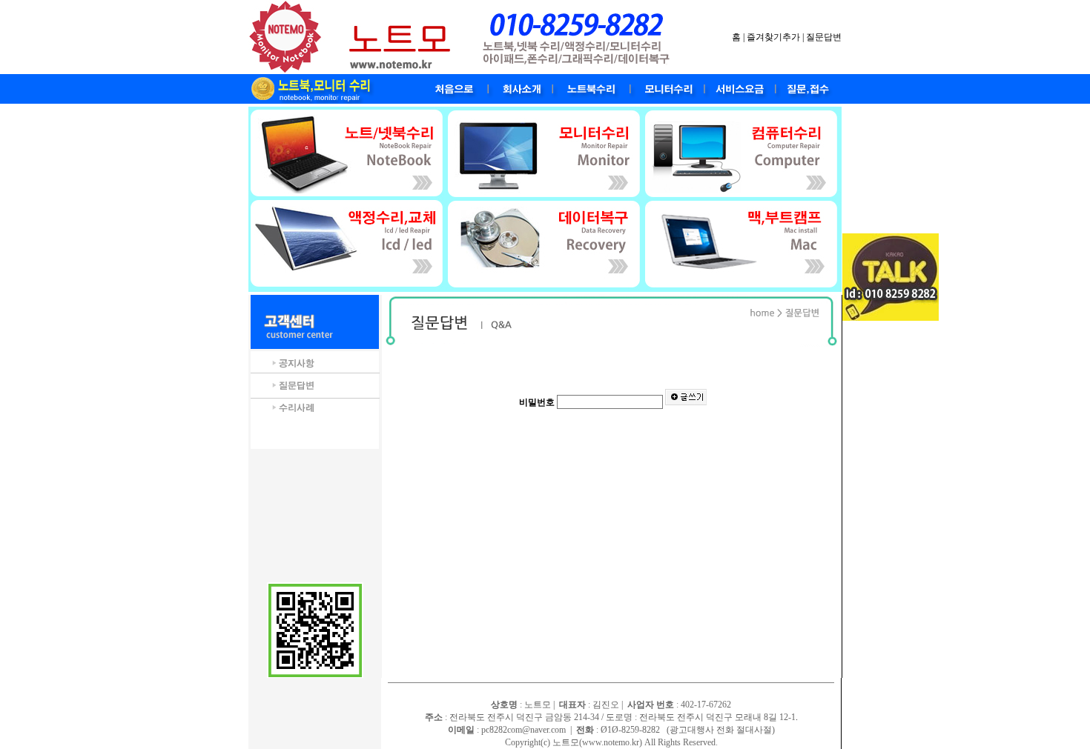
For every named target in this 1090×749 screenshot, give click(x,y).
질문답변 (824, 37)
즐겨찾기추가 (773, 37)
